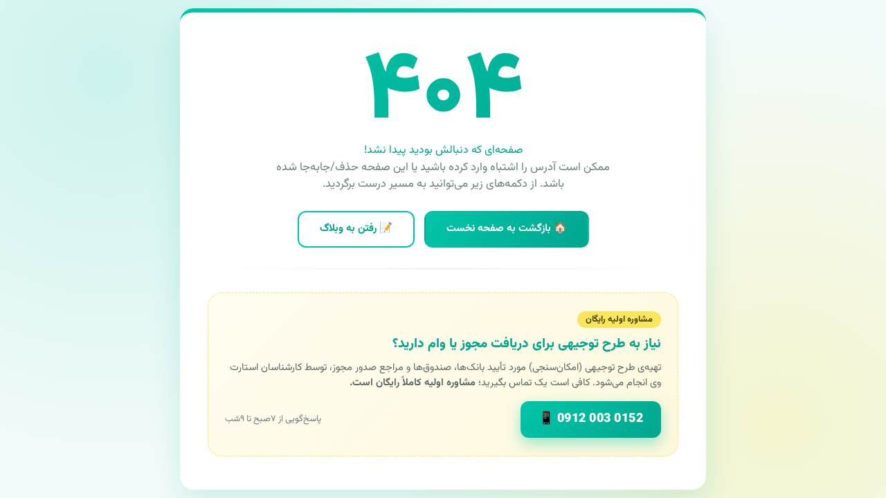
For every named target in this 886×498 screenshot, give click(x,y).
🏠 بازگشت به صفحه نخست (506, 229)
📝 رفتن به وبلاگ (356, 229)
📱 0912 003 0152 (591, 419)
